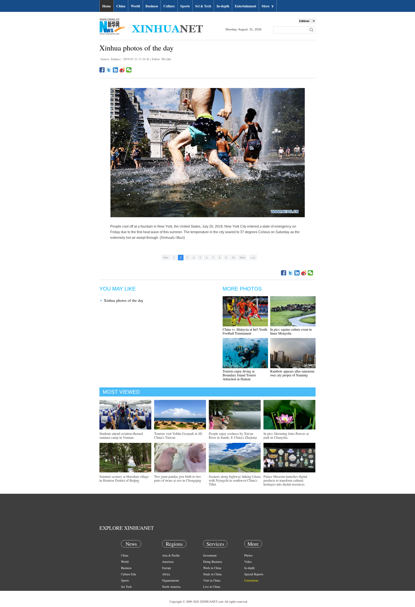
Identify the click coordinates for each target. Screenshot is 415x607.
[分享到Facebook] (102, 69)
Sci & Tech (203, 5)
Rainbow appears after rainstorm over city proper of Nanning (292, 373)
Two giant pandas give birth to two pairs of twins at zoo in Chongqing (177, 478)
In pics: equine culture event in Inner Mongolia (291, 331)
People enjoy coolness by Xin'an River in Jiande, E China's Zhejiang (233, 435)
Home (106, 5)
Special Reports (253, 574)
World (135, 5)
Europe (166, 568)
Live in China (211, 587)
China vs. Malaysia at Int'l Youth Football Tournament (245, 331)
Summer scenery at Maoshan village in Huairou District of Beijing (124, 478)
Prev (166, 257)
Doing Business (212, 562)
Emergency (210, 593)
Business (151, 5)
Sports (185, 5)
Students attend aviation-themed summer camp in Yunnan (121, 435)
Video (248, 562)
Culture (169, 5)
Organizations (170, 580)
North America (171, 587)
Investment (210, 555)
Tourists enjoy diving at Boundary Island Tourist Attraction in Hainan (239, 375)
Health (125, 593)
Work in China (212, 568)
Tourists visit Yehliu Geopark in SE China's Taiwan (178, 435)
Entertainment (245, 5)
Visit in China (211, 580)
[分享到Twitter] (109, 69)
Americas (168, 562)
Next (242, 257)
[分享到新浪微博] (122, 69)
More (268, 5)
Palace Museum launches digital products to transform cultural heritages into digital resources (285, 480)
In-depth (223, 5)
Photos (248, 555)
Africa (166, 574)
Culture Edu (128, 574)
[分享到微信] (129, 69)
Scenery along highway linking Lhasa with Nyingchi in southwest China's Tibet (234, 480)
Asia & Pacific (171, 555)
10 (233, 257)
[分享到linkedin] (115, 69)
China (120, 5)
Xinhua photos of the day (123, 300)
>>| (253, 257)
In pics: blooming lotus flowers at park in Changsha (286, 435)
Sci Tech (126, 587)
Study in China (212, 574)
